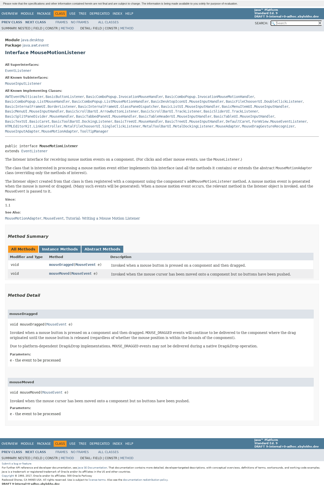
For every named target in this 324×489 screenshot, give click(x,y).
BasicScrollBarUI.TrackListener (171, 111)
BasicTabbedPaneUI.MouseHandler (106, 116)
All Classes (108, 22)
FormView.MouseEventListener (279, 121)
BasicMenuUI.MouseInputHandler (34, 111)
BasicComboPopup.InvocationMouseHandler (124, 97)
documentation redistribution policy (145, 479)
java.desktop (32, 40)
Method (67, 28)
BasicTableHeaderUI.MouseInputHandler (175, 116)
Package (44, 13)
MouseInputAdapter (22, 131)
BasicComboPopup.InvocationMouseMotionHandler (209, 97)
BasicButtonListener (65, 97)
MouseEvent (85, 265)
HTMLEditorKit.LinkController (33, 126)
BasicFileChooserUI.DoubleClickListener (264, 101)
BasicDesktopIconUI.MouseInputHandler (187, 101)
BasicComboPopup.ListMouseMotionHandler (110, 101)
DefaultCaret (238, 121)
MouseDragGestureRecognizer (268, 126)
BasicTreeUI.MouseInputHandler (194, 121)
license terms (97, 479)
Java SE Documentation (92, 467)
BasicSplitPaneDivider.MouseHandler (39, 116)
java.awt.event (36, 45)
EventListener (18, 71)
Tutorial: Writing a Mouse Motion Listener (103, 218)
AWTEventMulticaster (24, 97)
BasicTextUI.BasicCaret (27, 121)
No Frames (80, 22)
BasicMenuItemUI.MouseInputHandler (255, 106)
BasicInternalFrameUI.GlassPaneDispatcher (118, 106)
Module (27, 13)
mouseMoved (59, 273)
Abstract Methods (102, 249)
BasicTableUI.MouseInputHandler (244, 116)
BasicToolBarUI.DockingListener (82, 121)
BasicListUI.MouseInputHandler (190, 106)
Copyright (8, 475)
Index (117, 13)
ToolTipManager (94, 131)
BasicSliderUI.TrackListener (231, 111)
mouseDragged (61, 265)
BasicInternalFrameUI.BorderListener (40, 106)
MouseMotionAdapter (60, 131)
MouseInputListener (23, 83)
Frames (61, 22)
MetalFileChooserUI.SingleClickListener (102, 126)
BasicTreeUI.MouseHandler (138, 121)
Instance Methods (60, 249)
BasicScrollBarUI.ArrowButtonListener (102, 111)
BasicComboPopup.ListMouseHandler (37, 101)
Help (129, 13)
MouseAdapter (228, 126)
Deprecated (100, 13)
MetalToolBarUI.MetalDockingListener (178, 126)
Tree (83, 13)
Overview (10, 13)
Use (72, 13)
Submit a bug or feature (16, 463)
